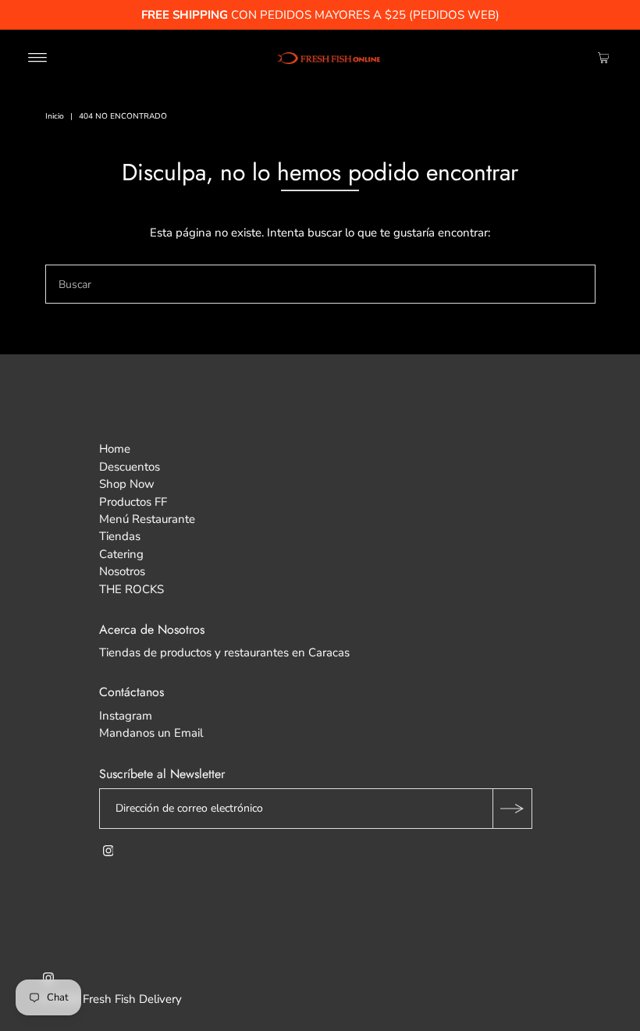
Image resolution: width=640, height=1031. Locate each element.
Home (114, 449)
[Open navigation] (38, 56)
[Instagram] (108, 852)
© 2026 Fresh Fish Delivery (110, 999)
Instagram (125, 715)
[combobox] (320, 284)
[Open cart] (603, 56)
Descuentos (129, 467)
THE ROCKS (131, 589)
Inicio (54, 116)
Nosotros (122, 571)
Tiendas (119, 536)
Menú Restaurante (147, 519)
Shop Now (127, 484)
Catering (121, 554)
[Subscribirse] (512, 808)
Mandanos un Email (151, 733)
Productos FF (133, 502)
